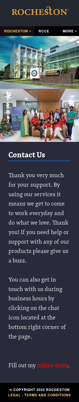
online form (52, 366)
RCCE (44, 31)
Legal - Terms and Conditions (39, 394)
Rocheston (16, 31)
